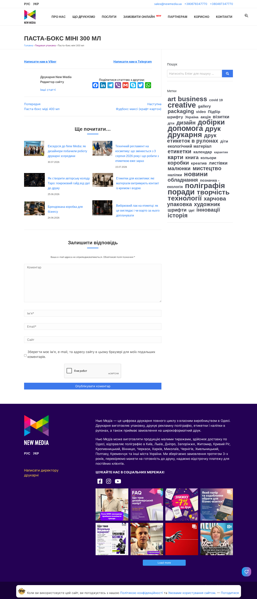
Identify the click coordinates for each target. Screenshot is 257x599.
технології (185, 198)
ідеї (191, 210)
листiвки (218, 163)
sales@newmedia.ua (168, 4)
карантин (221, 152)
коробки (178, 163)
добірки (211, 122)
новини (196, 174)
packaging (181, 111)
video (201, 112)
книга (191, 157)
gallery (204, 106)
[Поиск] (246, 15)
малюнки (179, 168)
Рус (27, 4)
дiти (171, 123)
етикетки (179, 151)
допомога (185, 128)
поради (181, 192)
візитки (221, 116)
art (172, 99)
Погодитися (230, 593)
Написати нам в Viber (40, 61)
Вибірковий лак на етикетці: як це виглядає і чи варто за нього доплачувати (138, 210)
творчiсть (213, 192)
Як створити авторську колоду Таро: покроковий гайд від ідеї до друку (69, 183)
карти (175, 157)
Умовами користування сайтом (191, 593)
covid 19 (216, 100)
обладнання (183, 180)
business (192, 99)
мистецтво (207, 168)
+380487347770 (221, 4)
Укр (36, 4)
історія (178, 215)
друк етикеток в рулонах (192, 138)
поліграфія (205, 185)
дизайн (186, 123)
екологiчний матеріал (189, 146)
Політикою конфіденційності (141, 593)
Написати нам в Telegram (132, 61)
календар (202, 152)
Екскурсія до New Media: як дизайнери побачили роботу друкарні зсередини (67, 151)
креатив (199, 163)
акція (206, 117)
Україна (191, 117)
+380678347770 (195, 4)
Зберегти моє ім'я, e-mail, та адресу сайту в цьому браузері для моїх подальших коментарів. (91, 354)
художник (207, 204)
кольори (208, 158)
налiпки (175, 175)
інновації (208, 210)
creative (182, 105)
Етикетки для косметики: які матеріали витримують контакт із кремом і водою (137, 183)
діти (224, 141)
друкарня (185, 135)
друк (213, 128)
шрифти (177, 210)
